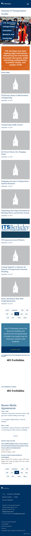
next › (20, 318)
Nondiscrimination (6, 526)
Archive (15, 436)
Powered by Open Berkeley (8, 522)
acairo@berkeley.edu (19, 513)
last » (26, 318)
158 (23, 310)
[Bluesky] (19, 491)
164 (27, 314)
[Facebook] (3, 491)
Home (3, 494)
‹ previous (14, 310)
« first (7, 310)
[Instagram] (16, 491)
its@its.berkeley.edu (8, 511)
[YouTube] (13, 491)
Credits (16, 497)
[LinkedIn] (9, 491)
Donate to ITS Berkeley (13, 494)
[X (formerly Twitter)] (6, 491)
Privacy (3, 528)
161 (12, 314)
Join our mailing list (7, 500)
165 (8, 318)
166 (13, 318)
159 (27, 310)
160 (7, 314)
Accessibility (4, 524)
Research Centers (7, 497)
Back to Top (27, 533)
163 (22, 314)
